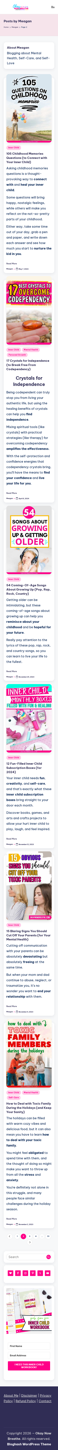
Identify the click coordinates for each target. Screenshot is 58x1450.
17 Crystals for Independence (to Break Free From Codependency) (27, 365)
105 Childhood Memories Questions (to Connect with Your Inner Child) (26, 158)
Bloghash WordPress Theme (29, 1444)
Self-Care (14, 1097)
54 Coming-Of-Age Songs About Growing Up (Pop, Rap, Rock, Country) (28, 589)
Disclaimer (29, 1395)
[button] (9, 1236)
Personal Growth (17, 355)
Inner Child (13, 147)
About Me (11, 1395)
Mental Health (31, 350)
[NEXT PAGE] (29, 1242)
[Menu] (52, 7)
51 (48, 1236)
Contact (45, 1401)
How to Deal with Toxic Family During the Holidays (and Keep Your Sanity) (29, 1108)
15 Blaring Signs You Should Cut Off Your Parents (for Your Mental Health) (28, 935)
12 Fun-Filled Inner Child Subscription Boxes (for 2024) (24, 768)
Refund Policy (26, 1401)
